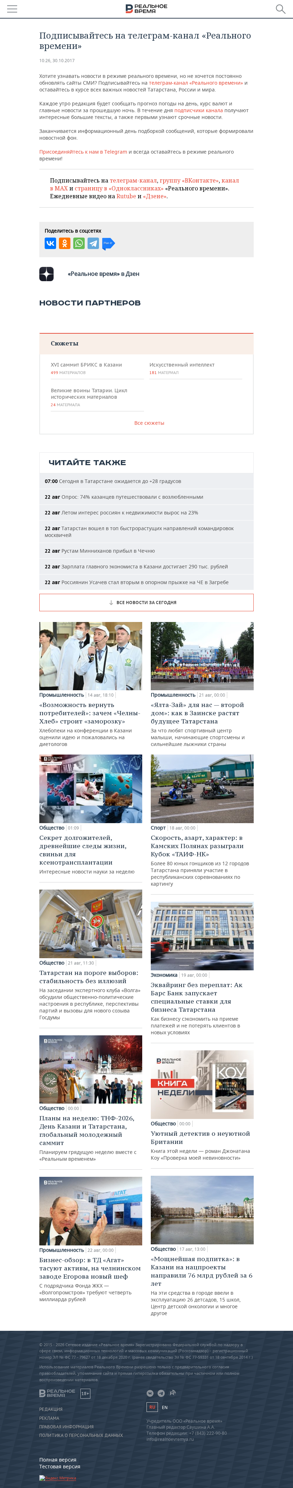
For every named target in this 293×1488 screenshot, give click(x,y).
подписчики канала (198, 110)
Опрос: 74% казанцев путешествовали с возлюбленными (124, 496)
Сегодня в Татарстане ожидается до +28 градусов (113, 481)
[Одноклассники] (64, 243)
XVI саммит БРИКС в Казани (86, 368)
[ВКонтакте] (50, 243)
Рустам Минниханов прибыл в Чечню (100, 550)
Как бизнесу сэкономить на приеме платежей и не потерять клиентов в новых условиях (197, 1008)
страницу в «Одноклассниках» (119, 188)
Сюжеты (64, 343)
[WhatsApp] (79, 243)
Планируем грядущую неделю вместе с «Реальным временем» (87, 1138)
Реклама (49, 1418)
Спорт (158, 828)
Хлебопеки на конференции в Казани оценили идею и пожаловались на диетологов (89, 724)
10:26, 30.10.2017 (57, 61)
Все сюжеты (149, 422)
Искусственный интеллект (181, 368)
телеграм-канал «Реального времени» (196, 82)
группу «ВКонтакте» (189, 180)
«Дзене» (155, 196)
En (165, 1407)
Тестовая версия (59, 1466)
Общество (51, 828)
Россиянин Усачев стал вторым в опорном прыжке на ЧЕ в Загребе (137, 582)
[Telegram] (93, 243)
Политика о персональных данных (81, 1435)
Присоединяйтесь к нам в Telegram (83, 151)
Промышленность (61, 695)
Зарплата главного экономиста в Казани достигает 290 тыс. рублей (136, 566)
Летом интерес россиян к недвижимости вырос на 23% (121, 512)
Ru (152, 1407)
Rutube (126, 196)
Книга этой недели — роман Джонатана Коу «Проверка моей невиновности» (200, 1145)
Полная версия (57, 1459)
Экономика (164, 975)
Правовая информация (66, 1426)
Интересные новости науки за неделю (87, 854)
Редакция (51, 1409)
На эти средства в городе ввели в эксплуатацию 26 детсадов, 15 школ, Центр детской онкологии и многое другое (201, 1286)
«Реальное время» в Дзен (103, 274)
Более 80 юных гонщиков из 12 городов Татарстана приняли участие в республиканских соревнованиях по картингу (200, 860)
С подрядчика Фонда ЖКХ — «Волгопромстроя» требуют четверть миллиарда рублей (90, 1279)
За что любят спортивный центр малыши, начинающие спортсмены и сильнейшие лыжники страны (198, 724)
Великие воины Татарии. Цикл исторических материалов (89, 397)
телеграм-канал (133, 180)
